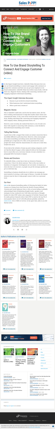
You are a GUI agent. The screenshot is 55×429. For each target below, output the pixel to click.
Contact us (38, 420)
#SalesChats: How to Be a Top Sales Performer (13, 390)
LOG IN (52, 9)
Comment (8, 210)
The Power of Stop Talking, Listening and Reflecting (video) (20, 362)
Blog (42, 352)
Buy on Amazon (10, 269)
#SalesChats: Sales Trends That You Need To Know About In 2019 (15, 383)
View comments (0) (19, 210)
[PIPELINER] (40, 9)
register (12, 405)
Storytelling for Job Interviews (12, 307)
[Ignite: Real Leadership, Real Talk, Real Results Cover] (41, 244)
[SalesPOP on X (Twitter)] (13, 229)
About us (44, 420)
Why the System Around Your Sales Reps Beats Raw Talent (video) (40, 377)
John (5, 185)
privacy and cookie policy (34, 427)
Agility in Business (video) (8, 361)
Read (8, 9)
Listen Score (8, 201)
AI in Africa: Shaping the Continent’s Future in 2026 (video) (40, 390)
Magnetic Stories (11, 278)
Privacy (15, 420)
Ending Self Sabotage (8, 376)
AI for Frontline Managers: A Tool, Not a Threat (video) (39, 386)
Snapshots (43, 360)
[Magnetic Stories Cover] (5, 279)
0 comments (8, 78)
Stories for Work (48, 277)
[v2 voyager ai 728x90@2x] (27, 337)
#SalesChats (6, 380)
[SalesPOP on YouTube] (30, 230)
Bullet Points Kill (11, 243)
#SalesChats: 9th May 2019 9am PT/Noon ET (13, 379)
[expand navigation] (36, 9)
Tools (42, 365)
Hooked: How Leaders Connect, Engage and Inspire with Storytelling (30, 246)
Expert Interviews (11, 59)
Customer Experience (22, 59)
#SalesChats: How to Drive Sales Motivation (12, 387)
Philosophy (31, 420)
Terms (10, 420)
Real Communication (30, 278)
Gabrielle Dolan (46, 59)
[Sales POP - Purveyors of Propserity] (27, 3)
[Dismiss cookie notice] (53, 426)
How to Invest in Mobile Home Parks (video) (38, 394)
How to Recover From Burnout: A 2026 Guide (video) (38, 381)
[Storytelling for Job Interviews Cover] (5, 307)
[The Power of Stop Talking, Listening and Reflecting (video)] (20, 351)
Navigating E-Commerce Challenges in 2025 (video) (31, 361)
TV (4, 59)
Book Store (31, 9)
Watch (3, 9)
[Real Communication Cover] (23, 279)
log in (8, 405)
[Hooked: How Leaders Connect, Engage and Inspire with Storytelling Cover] (23, 245)
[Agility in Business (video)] (9, 351)
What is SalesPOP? (22, 420)
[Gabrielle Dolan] (7, 220)
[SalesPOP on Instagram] (26, 229)
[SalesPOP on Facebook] (22, 229)
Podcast (42, 355)
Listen (12, 9)
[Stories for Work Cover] (41, 279)
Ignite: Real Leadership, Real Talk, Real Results (48, 245)
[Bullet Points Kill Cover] (5, 244)
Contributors (24, 9)
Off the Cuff (43, 363)
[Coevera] (23, 416)
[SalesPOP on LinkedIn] (18, 229)
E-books (17, 9)
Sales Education (44, 368)
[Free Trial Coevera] (27, 18)
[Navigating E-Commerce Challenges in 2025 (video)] (32, 351)
